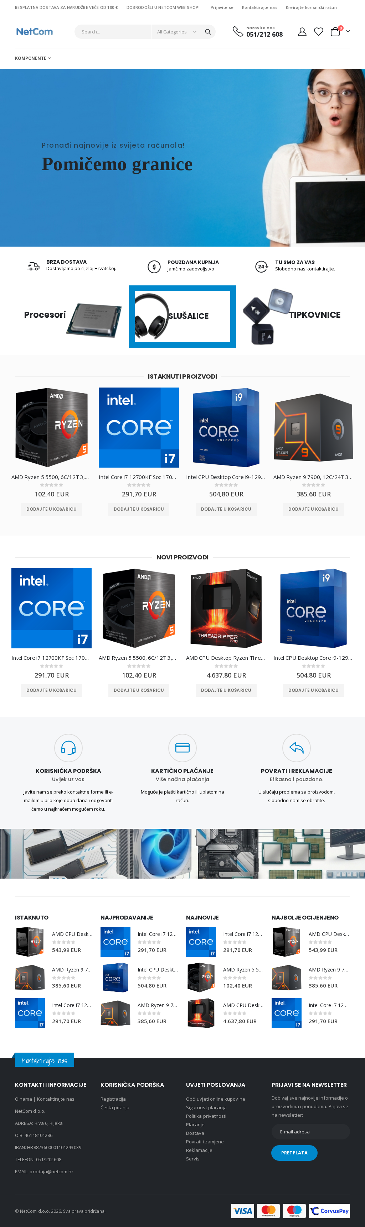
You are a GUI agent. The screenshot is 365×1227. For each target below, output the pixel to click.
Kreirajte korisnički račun (311, 7)
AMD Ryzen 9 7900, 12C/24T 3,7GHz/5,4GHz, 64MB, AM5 (313, 476)
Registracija (113, 1099)
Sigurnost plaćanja (206, 1107)
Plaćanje (195, 1124)
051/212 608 (49, 1159)
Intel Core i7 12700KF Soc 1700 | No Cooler (139, 476)
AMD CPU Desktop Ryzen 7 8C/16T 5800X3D (72, 934)
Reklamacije (199, 1150)
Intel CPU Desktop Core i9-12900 (226, 476)
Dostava (195, 1133)
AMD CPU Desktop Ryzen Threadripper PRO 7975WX (226, 657)
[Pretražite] (208, 32)
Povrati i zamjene (205, 1141)
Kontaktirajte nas (259, 7)
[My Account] (302, 31)
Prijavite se (222, 7)
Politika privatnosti (206, 1116)
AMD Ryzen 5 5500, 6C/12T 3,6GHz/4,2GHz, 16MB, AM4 (51, 476)
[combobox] (145, 32)
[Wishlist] (318, 31)
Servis (193, 1158)
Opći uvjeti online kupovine (215, 1099)
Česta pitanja (115, 1107)
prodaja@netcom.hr (51, 1171)
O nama (23, 1099)
